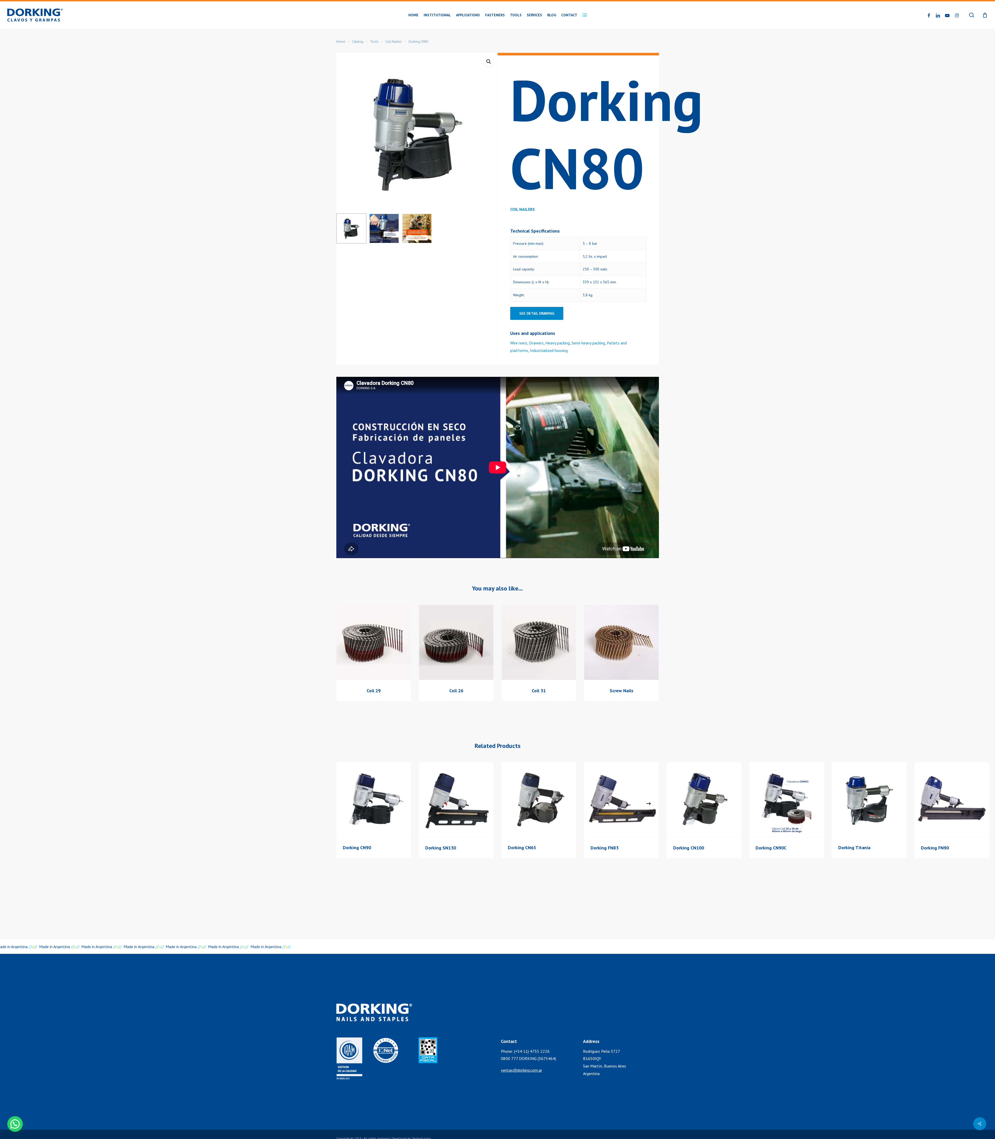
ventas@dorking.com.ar (521, 1070)
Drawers (536, 342)
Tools (374, 41)
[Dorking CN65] (538, 799)
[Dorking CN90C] (786, 799)
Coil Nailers (393, 41)
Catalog (357, 41)
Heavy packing (557, 342)
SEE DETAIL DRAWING (536, 313)
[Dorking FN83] (621, 799)
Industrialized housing (549, 350)
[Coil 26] (456, 642)
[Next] (648, 803)
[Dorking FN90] (951, 799)
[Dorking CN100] (704, 799)
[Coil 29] (373, 642)
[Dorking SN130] (456, 799)
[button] (488, 61)
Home (340, 41)
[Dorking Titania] (869, 799)
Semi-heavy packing (588, 342)
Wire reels (518, 342)
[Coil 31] (538, 642)
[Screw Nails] (621, 642)
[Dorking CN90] (373, 799)
